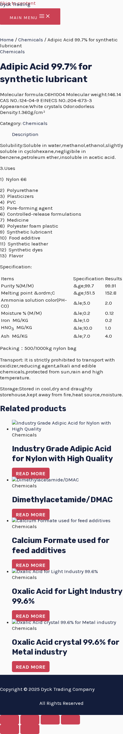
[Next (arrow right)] (29, 729)
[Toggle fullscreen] (29, 719)
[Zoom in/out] (9, 719)
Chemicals (30, 40)
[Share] (50, 719)
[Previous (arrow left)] (9, 729)
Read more (31, 473)
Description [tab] (25, 134)
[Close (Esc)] (70, 719)
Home (7, 40)
